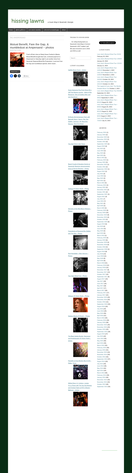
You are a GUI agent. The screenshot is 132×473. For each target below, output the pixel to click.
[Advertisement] (66, 4)
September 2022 (102, 169)
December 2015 (102, 325)
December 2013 (102, 379)
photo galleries (21, 30)
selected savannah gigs (51, 30)
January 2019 (101, 240)
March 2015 (100, 345)
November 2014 (102, 354)
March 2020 (100, 208)
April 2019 (100, 233)
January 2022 (101, 187)
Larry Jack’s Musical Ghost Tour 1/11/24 (109, 63)
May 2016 (100, 313)
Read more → (15, 71)
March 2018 (100, 263)
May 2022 (100, 178)
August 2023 (101, 146)
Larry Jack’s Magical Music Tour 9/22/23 (109, 91)
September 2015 (102, 331)
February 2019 (101, 237)
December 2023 (102, 137)
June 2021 (100, 201)
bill (12, 50)
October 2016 (101, 302)
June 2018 (100, 256)
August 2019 (101, 224)
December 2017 (102, 270)
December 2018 (102, 242)
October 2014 (101, 357)
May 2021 (100, 203)
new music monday (35, 30)
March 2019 (100, 235)
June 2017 (100, 283)
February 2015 (101, 347)
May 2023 (100, 153)
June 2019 (100, 228)
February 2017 (101, 292)
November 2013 (102, 382)
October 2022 (101, 167)
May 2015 (100, 340)
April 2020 (100, 205)
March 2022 (100, 183)
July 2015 (100, 336)
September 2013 (102, 386)
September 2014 (102, 359)
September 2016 (102, 304)
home (11, 30)
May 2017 (100, 286)
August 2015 (101, 334)
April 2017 (100, 288)
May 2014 (100, 368)
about (64, 30)
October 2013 (101, 384)
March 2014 (100, 373)
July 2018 (100, 254)
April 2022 (100, 180)
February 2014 (101, 375)
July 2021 (100, 199)
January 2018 (101, 267)
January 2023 (101, 162)
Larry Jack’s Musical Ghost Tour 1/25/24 (109, 59)
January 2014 (101, 377)
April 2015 (100, 343)
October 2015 (101, 329)
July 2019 (100, 226)
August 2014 (101, 361)
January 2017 (101, 295)
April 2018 (100, 260)
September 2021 (102, 194)
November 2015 (102, 327)
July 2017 (100, 281)
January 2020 (101, 212)
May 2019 (100, 231)
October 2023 (101, 141)
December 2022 (102, 164)
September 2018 (102, 249)
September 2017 (102, 276)
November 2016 (102, 299)
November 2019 (102, 217)
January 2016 (101, 322)
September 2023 (102, 144)
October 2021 (101, 192)
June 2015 (100, 338)
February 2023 (101, 160)
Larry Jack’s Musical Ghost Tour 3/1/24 (109, 54)
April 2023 (100, 155)
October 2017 (101, 274)
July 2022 (100, 173)
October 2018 (101, 247)
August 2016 (101, 306)
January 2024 (101, 134)
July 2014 (100, 363)
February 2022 (101, 185)
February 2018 (101, 265)
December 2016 (102, 297)
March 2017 (100, 290)
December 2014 (102, 352)
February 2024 (101, 132)
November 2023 (102, 139)
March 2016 (100, 318)
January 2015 (101, 350)
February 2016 (101, 320)
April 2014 (100, 370)
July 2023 (100, 148)
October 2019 (101, 219)
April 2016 (100, 315)
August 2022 (101, 171)
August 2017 (101, 279)
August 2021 (101, 196)
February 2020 (101, 210)
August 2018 (101, 251)
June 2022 (100, 176)
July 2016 (100, 309)
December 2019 (102, 215)
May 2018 (100, 258)
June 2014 (100, 366)
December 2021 (102, 189)
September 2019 (102, 221)
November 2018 (102, 244)
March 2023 (100, 157)
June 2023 (100, 150)
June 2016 (100, 311)
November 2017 (102, 272)
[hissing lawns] (66, 17)
